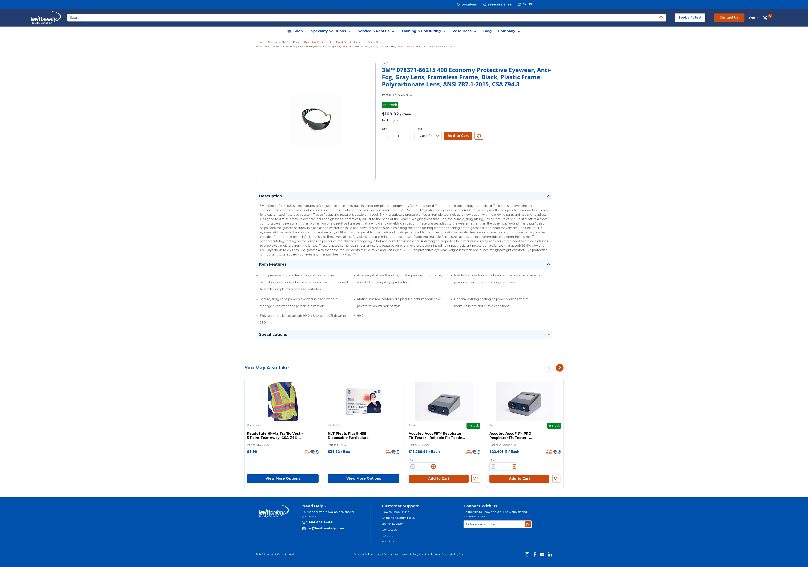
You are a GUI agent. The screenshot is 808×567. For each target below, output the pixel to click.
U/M (419, 129)
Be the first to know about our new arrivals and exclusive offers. (495, 514)
